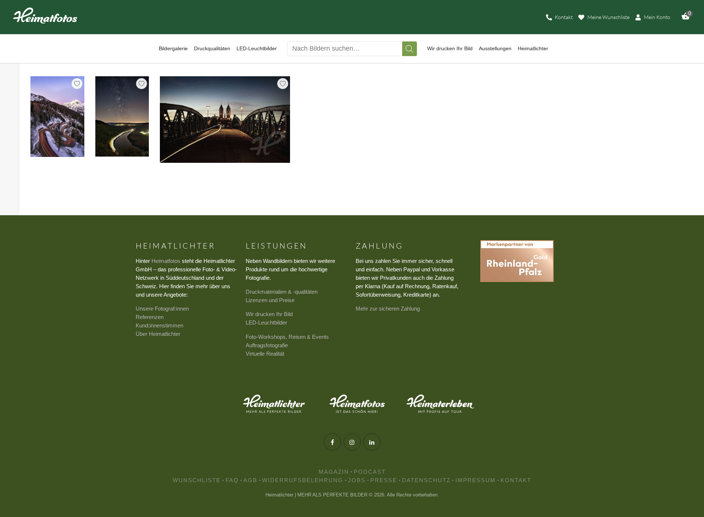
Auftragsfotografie (267, 345)
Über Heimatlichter (158, 334)
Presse (383, 480)
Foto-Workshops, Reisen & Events (287, 337)
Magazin (334, 472)
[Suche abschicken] (409, 48)
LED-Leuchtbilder (266, 322)
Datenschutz (426, 480)
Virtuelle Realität (265, 354)
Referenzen (150, 317)
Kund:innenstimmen (159, 325)
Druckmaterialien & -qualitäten (282, 292)
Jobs (357, 480)
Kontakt (515, 480)
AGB (250, 480)
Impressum (475, 480)
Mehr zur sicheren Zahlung (388, 308)
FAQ (232, 480)
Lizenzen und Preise (270, 300)
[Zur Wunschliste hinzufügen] (77, 83)
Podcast (370, 472)
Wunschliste (197, 480)
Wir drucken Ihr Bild (269, 314)
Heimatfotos (165, 261)
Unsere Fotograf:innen (162, 308)
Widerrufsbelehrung (302, 480)
